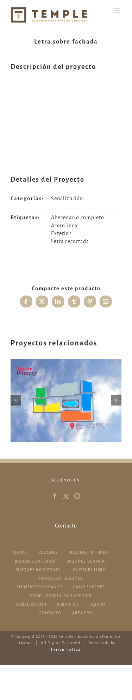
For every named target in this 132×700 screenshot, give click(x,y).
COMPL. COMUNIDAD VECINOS (61, 596)
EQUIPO (97, 604)
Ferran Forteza (66, 649)
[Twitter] (66, 496)
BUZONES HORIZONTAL (39, 570)
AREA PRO (82, 613)
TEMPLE (20, 552)
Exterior (61, 233)
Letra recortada (70, 241)
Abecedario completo (78, 217)
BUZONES (48, 552)
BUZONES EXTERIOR (35, 561)
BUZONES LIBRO (89, 570)
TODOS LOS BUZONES (61, 578)
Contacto (66, 526)
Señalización (67, 198)
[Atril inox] (66, 400)
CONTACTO (50, 613)
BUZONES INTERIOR (89, 552)
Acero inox (64, 225)
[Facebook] (55, 496)
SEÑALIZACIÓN (31, 604)
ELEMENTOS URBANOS (39, 587)
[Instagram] (77, 496)
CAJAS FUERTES (89, 587)
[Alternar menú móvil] (117, 10)
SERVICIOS (68, 604)
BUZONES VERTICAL (87, 561)
